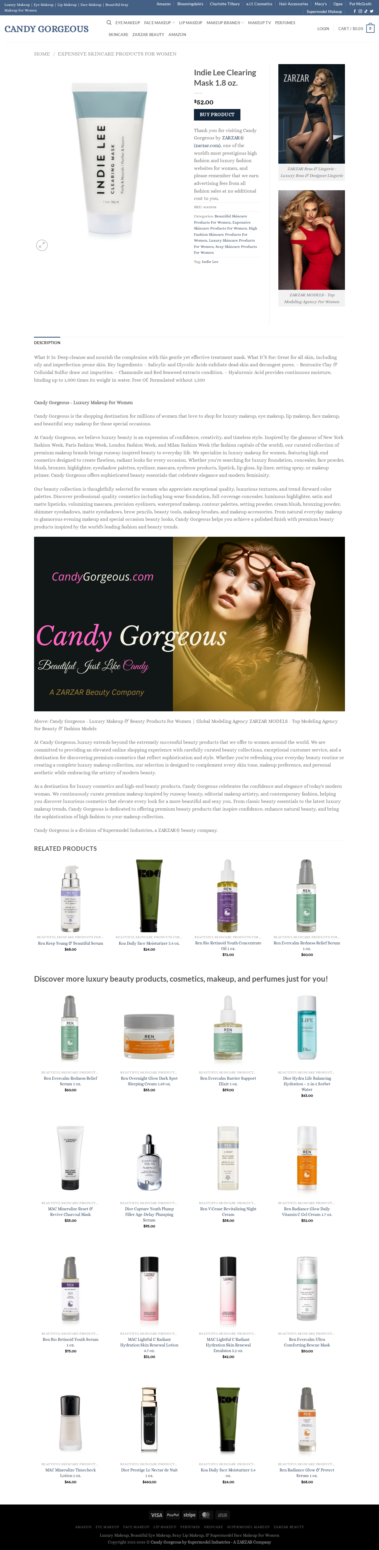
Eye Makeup (127, 22)
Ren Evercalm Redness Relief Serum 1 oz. (307, 946)
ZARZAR (244, 1542)
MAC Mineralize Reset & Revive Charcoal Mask (70, 1211)
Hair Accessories (293, 3)
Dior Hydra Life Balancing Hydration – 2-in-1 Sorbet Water (307, 1084)
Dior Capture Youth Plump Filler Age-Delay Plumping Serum (149, 1214)
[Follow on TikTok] (366, 11)
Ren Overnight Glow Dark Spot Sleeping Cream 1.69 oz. (149, 1081)
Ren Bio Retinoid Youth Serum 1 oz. (71, 1342)
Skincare (118, 34)
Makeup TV (259, 22)
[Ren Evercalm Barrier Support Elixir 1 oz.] (228, 1028)
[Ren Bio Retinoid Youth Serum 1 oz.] (70, 1289)
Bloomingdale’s (190, 3)
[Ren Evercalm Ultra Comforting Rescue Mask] (307, 1289)
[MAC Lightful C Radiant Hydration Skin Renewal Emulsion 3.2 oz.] (228, 1289)
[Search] (109, 22)
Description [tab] (47, 342)
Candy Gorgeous (46, 28)
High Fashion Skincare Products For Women (225, 234)
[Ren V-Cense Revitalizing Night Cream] (228, 1158)
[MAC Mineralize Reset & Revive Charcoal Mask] (70, 1158)
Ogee (338, 3)
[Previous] (34, 916)
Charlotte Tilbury (225, 3)
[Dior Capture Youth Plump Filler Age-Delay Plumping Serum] (149, 1158)
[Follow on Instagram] (360, 11)
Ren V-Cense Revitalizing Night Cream (228, 1211)
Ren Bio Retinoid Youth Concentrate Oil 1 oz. (228, 946)
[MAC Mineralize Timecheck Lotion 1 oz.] (70, 1419)
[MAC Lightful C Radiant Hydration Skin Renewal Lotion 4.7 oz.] (149, 1289)
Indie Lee (210, 261)
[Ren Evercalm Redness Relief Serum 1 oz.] (70, 1028)
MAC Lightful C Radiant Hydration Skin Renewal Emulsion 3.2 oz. (228, 1345)
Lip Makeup (191, 22)
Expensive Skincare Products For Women (117, 54)
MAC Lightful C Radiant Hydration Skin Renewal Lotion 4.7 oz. (149, 1345)
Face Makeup (157, 22)
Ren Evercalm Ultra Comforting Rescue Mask (307, 1342)
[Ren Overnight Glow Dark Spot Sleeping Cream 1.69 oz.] (149, 1028)
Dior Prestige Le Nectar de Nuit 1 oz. (149, 1473)
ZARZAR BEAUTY (148, 34)
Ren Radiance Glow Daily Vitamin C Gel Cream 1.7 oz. (307, 1211)
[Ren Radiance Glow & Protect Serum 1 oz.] (307, 1419)
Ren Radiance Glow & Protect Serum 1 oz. (307, 1473)
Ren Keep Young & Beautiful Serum (70, 943)
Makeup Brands (223, 22)
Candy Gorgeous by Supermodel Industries (190, 1542)
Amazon (164, 3)
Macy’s (321, 3)
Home (42, 54)
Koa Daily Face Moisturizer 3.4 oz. (149, 943)
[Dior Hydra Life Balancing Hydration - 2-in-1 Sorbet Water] (307, 1028)
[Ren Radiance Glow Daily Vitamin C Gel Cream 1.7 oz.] (307, 1158)
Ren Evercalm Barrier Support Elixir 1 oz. (228, 1081)
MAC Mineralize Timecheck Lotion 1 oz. (70, 1473)
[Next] (343, 916)
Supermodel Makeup (324, 11)
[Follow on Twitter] (371, 11)
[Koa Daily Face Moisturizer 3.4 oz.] (228, 1419)
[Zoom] (42, 245)
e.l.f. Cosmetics (259, 3)
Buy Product (217, 114)
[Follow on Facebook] (354, 11)
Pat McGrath (360, 3)
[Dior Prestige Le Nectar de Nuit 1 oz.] (149, 1419)
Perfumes (285, 22)
